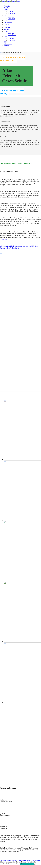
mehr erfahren (30, 864)
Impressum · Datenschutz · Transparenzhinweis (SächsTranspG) (20, 860)
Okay (22, 864)
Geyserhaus (3, 239)
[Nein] (35, 864)
